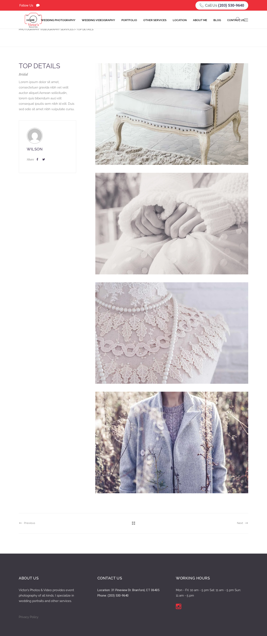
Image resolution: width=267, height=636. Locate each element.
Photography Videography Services (46, 29)
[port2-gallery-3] (171, 333)
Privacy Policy (28, 617)
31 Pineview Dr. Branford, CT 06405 (135, 590)
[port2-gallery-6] (171, 114)
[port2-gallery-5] (171, 223)
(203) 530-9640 (231, 5)
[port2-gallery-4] (171, 442)
